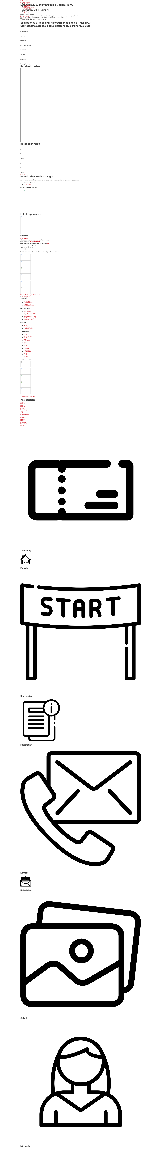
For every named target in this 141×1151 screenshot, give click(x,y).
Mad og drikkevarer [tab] (26, 45)
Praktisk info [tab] (24, 31)
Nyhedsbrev (27, 8)
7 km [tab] (21, 154)
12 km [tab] (22, 158)
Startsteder (27, 5)
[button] (23, 174)
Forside (26, 3)
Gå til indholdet (24, 1)
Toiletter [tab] (22, 36)
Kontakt (26, 10)
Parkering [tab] (23, 40)
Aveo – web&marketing (28, 396)
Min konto (26, 13)
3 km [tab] (21, 149)
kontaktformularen (34, 241)
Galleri (25, 11)
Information (27, 6)
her (48, 243)
